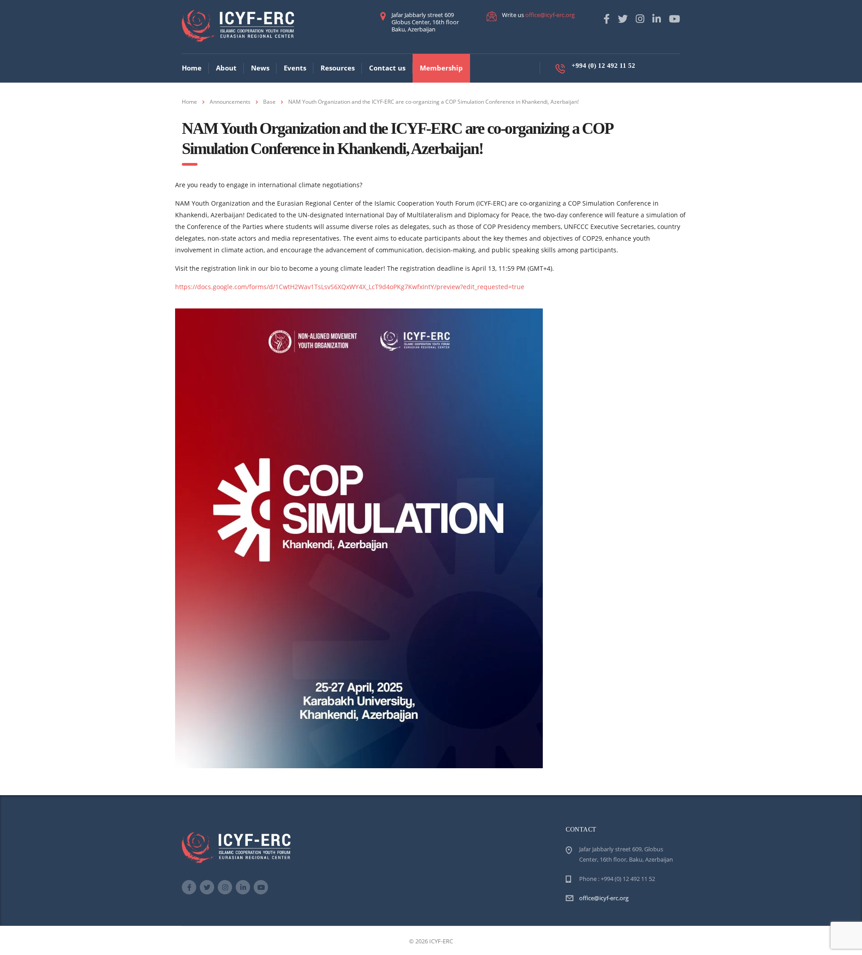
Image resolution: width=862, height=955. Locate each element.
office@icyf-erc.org (550, 15)
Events (295, 67)
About (226, 67)
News (260, 67)
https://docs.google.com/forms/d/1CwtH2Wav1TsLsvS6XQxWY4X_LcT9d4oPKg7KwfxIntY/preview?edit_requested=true (349, 286)
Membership (441, 67)
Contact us (387, 67)
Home (192, 67)
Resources (338, 67)
